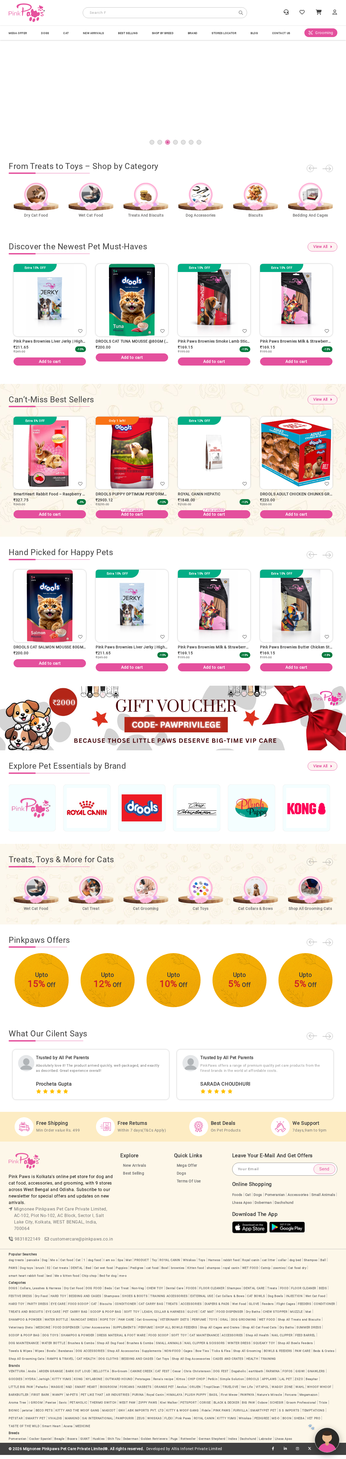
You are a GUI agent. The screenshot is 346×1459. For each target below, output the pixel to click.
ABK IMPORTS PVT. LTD (146, 1414)
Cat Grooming (147, 1323)
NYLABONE (94, 1383)
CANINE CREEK (141, 1375)
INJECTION (294, 1300)
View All (320, 246)
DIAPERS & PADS (217, 1308)
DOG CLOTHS (108, 1363)
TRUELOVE (230, 1391)
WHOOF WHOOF (319, 1391)
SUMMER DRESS (309, 1331)
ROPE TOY (108, 1323)
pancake (33, 1264)
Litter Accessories (96, 1331)
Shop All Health (257, 1339)
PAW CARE (126, 1323)
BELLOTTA (101, 1375)
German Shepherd (212, 1443)
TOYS (213, 1323)
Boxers (72, 1443)
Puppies (122, 1272)
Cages (188, 1355)
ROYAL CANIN (169, 1264)
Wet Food (239, 1308)
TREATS (172, 1308)
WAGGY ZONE (282, 1391)
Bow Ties (202, 1355)
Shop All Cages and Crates (220, 1331)
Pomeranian (275, 1199)
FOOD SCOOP (78, 1308)
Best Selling (128, 33)
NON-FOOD (172, 1355)
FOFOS (287, 1375)
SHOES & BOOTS (135, 1300)
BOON (286, 1422)
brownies (178, 1272)
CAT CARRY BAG (151, 1308)
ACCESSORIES (191, 1308)
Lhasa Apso (242, 1207)
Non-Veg (138, 1292)
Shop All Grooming (247, 1355)
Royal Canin (155, 1399)
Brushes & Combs (81, 1347)
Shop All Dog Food (110, 1347)
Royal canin (251, 1264)
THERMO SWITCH (103, 1406)
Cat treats (60, 1272)
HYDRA (30, 1383)
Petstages (142, 1383)
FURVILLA (240, 1414)
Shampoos (112, 1300)
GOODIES (15, 1383)
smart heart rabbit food (26, 1280)
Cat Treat (122, 1292)
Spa (120, 1264)
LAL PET (286, 1383)
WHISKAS (154, 1422)
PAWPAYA (247, 1399)
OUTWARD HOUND (119, 1383)
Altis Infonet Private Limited (196, 1453)
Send (324, 1173)
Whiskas (189, 1264)
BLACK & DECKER (226, 1406)
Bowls (51, 1355)
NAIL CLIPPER (282, 1339)
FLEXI (168, 1422)
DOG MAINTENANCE (24, 1347)
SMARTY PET (35, 1422)
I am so (109, 1264)
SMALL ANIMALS (169, 1347)
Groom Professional (301, 1406)
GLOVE (254, 1308)
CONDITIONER (125, 1308)
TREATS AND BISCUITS (26, 1316)
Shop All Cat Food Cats (259, 1331)
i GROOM (36, 1406)
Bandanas (65, 1355)
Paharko (42, 1391)
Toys (201, 1264)
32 (48, 1272)
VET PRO (313, 1422)
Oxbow (262, 1406)
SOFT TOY (132, 1316)
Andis (32, 1375)
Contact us (281, 33)
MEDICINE (43, 1331)
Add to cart (50, 357)
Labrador (265, 1443)
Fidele (206, 1414)
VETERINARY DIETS (174, 1323)
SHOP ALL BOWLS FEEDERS (176, 1331)
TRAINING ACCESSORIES (169, 1300)
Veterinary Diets (21, 1331)
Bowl (164, 1272)
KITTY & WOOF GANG (182, 1414)
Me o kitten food (67, 1280)
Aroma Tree (17, 1406)
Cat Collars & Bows (230, 1300)
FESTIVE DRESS (20, 1300)
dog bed (295, 1264)
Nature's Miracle (269, 1399)
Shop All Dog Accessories (191, 1363)
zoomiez (279, 1272)
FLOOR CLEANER (211, 1292)
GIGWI (300, 1375)
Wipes (39, 1355)
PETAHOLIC (78, 1406)
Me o (54, 1264)
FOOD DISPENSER (230, 1316)
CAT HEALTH (86, 1363)
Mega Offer (18, 33)
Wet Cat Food (315, 1300)
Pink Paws (183, 1422)
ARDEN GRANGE (51, 1375)
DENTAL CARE (254, 1292)
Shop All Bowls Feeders (295, 1347)
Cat (248, 1199)
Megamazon (308, 1399)
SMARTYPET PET (263, 1414)
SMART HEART (86, 1391)
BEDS (323, 1292)
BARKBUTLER (19, 1399)
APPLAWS (269, 1383)
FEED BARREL (305, 1339)
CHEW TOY (155, 1292)
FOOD (284, 1292)
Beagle (59, 1443)
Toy (154, 1264)
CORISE (205, 1406)
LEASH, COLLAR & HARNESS (163, 1316)
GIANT (85, 1443)
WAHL (299, 1391)
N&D (69, 1391)
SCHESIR (276, 1406)
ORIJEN (195, 1391)
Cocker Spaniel (40, 1443)
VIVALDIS (55, 1422)
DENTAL (77, 1272)
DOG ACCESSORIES (90, 1355)
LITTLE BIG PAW (21, 1391)
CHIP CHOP (196, 1383)
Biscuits (106, 1308)
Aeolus (182, 1391)
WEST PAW (127, 1406)
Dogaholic (238, 1375)
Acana (68, 1430)
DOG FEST (221, 1375)
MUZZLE (296, 1316)
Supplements (152, 1355)
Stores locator (224, 33)
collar (282, 1264)
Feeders (268, 1308)
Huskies (99, 1443)
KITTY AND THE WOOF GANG (77, 1414)
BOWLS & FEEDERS (278, 1355)
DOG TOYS (50, 1339)
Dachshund (284, 1207)
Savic (63, 1406)
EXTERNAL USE (201, 1300)
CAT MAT (207, 1316)
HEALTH (252, 1363)
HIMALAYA (174, 1399)
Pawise (50, 1406)
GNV (121, 1414)
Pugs (174, 1443)
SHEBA (299, 1422)
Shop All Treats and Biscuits (299, 1323)
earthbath (256, 1375)
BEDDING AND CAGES (85, 1300)
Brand (193, 33)
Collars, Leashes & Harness (40, 1292)
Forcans (291, 1399)
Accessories (298, 1199)
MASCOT (109, 1414)
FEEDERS (304, 1308)
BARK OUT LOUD (78, 1375)
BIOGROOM (108, 1391)
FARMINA (273, 1375)
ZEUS (141, 1422)
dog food (94, 1264)
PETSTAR (16, 1422)
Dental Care (175, 1292)
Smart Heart (51, 1430)
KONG (78, 1383)
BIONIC (14, 1414)
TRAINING (268, 1363)
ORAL (224, 1323)
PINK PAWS (221, 1414)
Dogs (181, 1177)
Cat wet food (103, 1272)
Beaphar (312, 1383)
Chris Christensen (197, 1375)
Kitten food (195, 1272)
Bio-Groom (120, 1375)
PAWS (13, 1272)
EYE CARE (58, 1308)
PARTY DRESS (37, 1308)
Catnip (266, 1272)
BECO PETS (44, 1414)
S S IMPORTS (289, 1414)
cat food (152, 1272)
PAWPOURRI (125, 1422)
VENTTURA (17, 1375)
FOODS (191, 1292)
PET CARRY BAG (75, 1316)
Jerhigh (43, 1383)
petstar (27, 1414)
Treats (272, 1292)
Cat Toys (162, 1363)
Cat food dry (297, 1272)
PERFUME (199, 1323)
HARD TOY (58, 1300)
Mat (129, 1264)
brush (40, 1272)
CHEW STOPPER (275, 1316)
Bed (88, 1272)
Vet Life (247, 1391)
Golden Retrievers (154, 1443)
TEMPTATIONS (313, 1414)
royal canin (231, 1272)
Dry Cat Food (73, 1292)
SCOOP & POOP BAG (105, 1316)
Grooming (324, 33)
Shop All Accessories (123, 1355)
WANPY (58, 1399)
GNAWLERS (316, 1375)
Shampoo (311, 1264)
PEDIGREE (261, 1422)
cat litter (268, 1264)
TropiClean (212, 1391)
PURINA (138, 1399)
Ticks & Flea (221, 1355)
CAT (66, 33)
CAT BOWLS (256, 1300)
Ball (323, 1264)
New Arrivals (93, 33)
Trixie (323, 1406)
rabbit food (231, 1264)
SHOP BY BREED (163, 33)
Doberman (263, 1207)
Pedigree (137, 1272)
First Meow (229, 1399)
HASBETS (144, 1391)
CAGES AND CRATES (228, 1363)
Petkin (213, 1383)
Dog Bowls (275, 1300)
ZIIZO (299, 1383)
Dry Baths (253, 1316)
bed (49, 1280)
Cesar (176, 1375)
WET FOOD (250, 1272)
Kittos (180, 1383)
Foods (237, 1199)
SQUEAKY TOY (264, 1347)
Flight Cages (286, 1308)
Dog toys (26, 1272)
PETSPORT (188, 1406)
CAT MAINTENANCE (204, 1339)
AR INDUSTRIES (117, 1399)
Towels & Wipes (20, 1355)
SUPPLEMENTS (124, 1331)
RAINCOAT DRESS (84, 1323)
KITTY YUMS (61, 1383)
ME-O (276, 1422)
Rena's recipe (163, 1383)
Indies (232, 1443)
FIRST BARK (40, 1399)
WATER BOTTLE (56, 1323)
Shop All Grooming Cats (26, 1363)
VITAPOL (262, 1391)
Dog (45, 1264)
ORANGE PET (164, 1391)
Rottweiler (188, 1443)
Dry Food (41, 1300)
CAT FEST (162, 1375)
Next (328, 168)
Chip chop (89, 1280)
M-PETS (72, 1399)
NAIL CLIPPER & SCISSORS (204, 1347)
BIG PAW (248, 1406)
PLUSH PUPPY (196, 1399)
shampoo (213, 1272)
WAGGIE (57, 1391)
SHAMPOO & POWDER (25, 1323)
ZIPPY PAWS (147, 1406)
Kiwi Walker (169, 1406)
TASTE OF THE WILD (24, 1430)
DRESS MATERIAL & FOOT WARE (121, 1339)
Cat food (66, 1264)
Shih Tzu (114, 1443)
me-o (123, 1280)
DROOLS (253, 1383)
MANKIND (72, 1422)
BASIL (213, 1399)
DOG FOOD (94, 1292)
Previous (312, 168)
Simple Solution (232, 1383)
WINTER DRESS (239, 1347)
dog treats (16, 1264)
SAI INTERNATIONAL (97, 1422)
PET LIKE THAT (92, 1399)
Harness (214, 1264)
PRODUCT (141, 1264)
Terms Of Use (189, 1185)
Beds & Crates (324, 1355)
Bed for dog (108, 1280)
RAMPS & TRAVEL (60, 1363)
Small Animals (323, 1199)
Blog (254, 33)
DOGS (45, 33)
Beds (108, 1292)
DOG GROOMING (243, 1323)
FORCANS (127, 1391)
